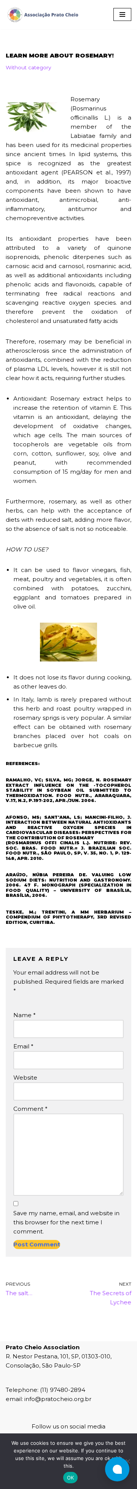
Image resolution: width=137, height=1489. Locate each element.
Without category (28, 67)
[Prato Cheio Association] (43, 14)
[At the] (127, 1461)
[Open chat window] (117, 1469)
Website (25, 1077)
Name (24, 1015)
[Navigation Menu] (122, 14)
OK (70, 1478)
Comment (30, 1108)
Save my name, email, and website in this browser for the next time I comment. (66, 1222)
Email (23, 1046)
